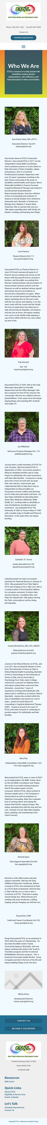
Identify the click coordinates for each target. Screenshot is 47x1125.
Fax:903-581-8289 (33, 27)
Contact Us (23, 32)
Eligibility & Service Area (15, 1094)
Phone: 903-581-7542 (15, 27)
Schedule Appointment (23, 38)
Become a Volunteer (23, 1028)
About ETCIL (10, 1092)
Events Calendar (12, 1097)
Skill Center (9, 1081)
